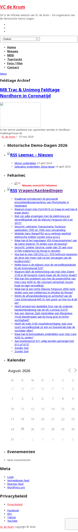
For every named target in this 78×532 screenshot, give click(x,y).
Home (11, 47)
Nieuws (12, 51)
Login (10, 477)
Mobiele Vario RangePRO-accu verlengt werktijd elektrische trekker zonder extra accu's (43, 235)
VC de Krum (12, 7)
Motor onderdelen (25, 163)
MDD (10, 55)
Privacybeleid (14, 504)
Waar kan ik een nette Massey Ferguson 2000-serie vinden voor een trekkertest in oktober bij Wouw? (45, 290)
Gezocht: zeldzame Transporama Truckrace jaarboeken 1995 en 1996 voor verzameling (40, 228)
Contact (13, 67)
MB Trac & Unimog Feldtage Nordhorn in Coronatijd (30, 93)
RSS (9, 514)
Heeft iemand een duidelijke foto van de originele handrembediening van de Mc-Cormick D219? (44, 308)
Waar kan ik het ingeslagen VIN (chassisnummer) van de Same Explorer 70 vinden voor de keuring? (46, 242)
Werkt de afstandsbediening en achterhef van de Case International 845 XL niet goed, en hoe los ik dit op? (46, 299)
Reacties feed (15, 484)
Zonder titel (21, 348)
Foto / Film (15, 63)
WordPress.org (16, 487)
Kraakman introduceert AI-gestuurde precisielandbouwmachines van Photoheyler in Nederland (42, 202)
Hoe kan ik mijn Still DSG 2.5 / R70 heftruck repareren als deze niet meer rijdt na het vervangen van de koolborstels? (46, 257)
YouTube (12, 521)
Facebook (13, 510)
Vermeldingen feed (18, 480)
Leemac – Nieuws (35, 154)
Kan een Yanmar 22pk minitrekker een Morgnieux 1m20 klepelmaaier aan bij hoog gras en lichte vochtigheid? (43, 316)
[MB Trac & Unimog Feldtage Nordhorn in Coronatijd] (39, 115)
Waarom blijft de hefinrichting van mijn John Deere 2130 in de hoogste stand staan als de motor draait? (46, 273)
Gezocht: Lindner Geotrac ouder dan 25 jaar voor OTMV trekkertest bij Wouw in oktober (44, 249)
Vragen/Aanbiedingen (40, 190)
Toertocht (14, 59)
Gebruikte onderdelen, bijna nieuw (35, 166)
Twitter (11, 517)
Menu (3, 73)
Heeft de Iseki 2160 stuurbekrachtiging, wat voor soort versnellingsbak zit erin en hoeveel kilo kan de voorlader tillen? (45, 327)
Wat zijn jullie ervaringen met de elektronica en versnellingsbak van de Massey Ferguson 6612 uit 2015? (44, 219)
